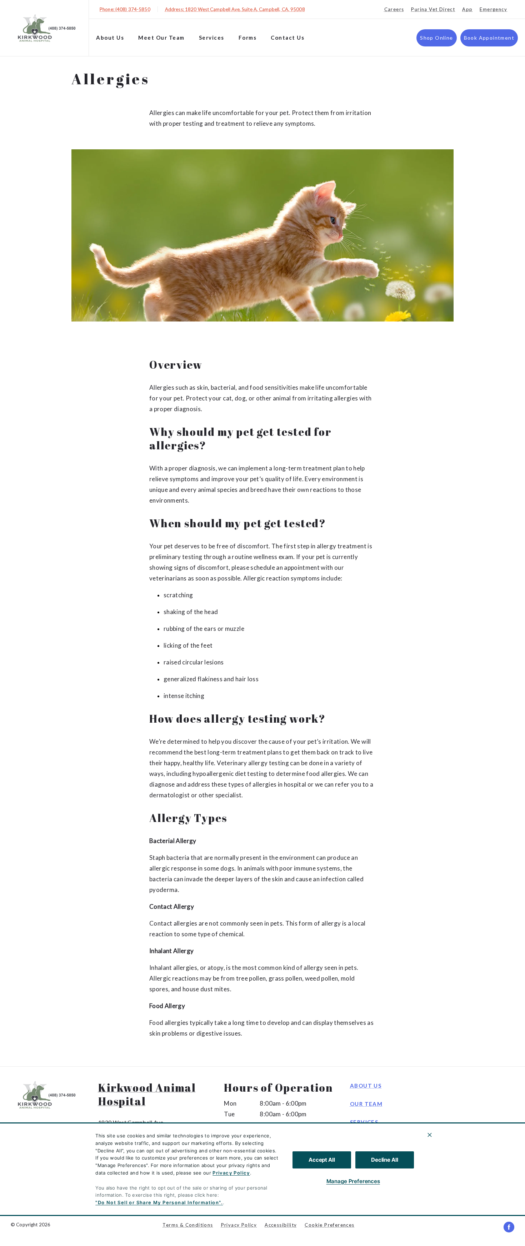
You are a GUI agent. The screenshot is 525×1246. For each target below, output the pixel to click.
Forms (248, 37)
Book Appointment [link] (489, 38)
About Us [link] (365, 1085)
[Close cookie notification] (430, 1135)
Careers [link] (394, 9)
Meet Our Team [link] (161, 37)
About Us (110, 37)
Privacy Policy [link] (239, 1225)
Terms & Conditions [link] (187, 1225)
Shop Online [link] (436, 38)
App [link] (467, 9)
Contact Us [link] (287, 37)
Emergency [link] (493, 9)
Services (211, 37)
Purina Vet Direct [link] (433, 9)
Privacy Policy (231, 1173)
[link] (46, 28)
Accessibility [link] (281, 1225)
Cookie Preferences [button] (329, 1225)
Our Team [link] (366, 1104)
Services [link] (364, 1122)
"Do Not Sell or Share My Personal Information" (158, 1202)
